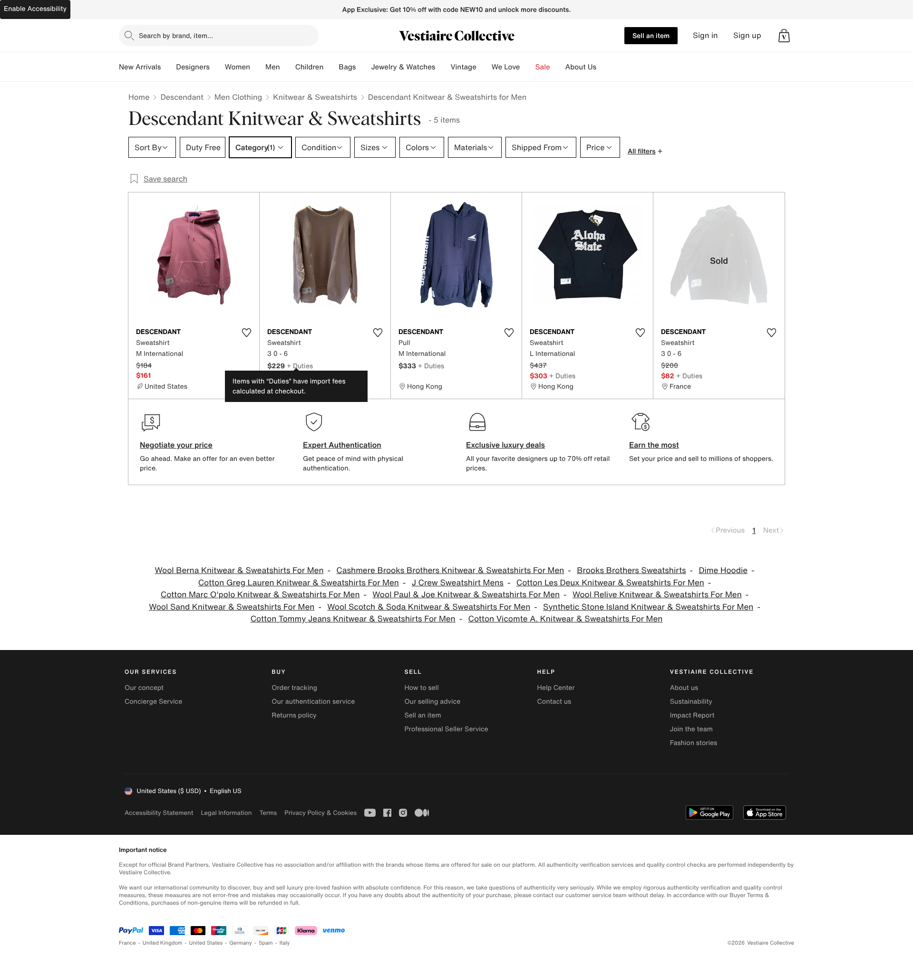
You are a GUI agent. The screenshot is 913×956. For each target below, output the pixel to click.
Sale (542, 67)
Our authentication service (313, 702)
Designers (193, 67)
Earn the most (654, 444)
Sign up (747, 35)
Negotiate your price (176, 444)
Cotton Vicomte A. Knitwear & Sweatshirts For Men (565, 619)
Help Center (556, 688)
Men (272, 67)
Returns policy (294, 715)
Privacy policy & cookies (320, 812)
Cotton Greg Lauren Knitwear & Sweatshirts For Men (298, 583)
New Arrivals (140, 67)
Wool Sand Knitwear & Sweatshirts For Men (231, 607)
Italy (285, 942)
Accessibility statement (159, 812)
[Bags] (363, 67)
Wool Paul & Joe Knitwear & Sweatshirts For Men (466, 595)
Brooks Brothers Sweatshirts (631, 570)
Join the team (691, 729)
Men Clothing (238, 97)
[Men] (287, 67)
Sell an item (651, 35)
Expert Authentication (342, 444)
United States (206, 942)
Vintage (463, 67)
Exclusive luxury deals (505, 444)
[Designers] (217, 67)
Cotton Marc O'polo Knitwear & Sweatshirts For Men (260, 595)
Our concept (144, 688)
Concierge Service (153, 702)
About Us (580, 67)
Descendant (181, 97)
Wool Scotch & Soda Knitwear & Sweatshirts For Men (428, 607)
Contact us (554, 702)
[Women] (258, 67)
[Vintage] (484, 67)
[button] (784, 35)
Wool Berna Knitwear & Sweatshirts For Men (239, 570)
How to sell (421, 688)
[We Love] (528, 67)
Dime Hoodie (723, 570)
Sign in (705, 35)
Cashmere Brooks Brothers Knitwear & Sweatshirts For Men (450, 570)
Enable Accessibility (35, 9)
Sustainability (691, 702)
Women (237, 67)
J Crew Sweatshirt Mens (458, 583)
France (127, 942)
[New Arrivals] (168, 67)
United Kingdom (163, 942)
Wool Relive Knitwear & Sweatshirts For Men (657, 595)
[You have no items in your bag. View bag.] (784, 35)
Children (309, 67)
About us (684, 688)
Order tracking (294, 688)
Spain (266, 942)
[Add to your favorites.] (246, 332)
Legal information (226, 812)
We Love (506, 67)
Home (138, 97)
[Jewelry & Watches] (443, 67)
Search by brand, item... (176, 35)
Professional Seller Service (446, 729)
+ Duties (300, 366)
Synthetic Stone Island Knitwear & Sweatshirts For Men (648, 607)
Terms (268, 812)
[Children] (331, 67)
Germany (240, 942)
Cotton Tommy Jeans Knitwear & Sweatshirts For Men (353, 619)
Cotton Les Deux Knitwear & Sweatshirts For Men (610, 583)
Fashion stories (693, 743)
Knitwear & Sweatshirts (315, 97)
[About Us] (604, 67)
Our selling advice (432, 702)
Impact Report (692, 715)
